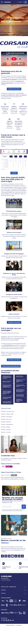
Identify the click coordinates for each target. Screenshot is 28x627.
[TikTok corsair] (22, 556)
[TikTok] (13, 620)
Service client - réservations (8, 586)
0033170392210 (7, 345)
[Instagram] (6, 620)
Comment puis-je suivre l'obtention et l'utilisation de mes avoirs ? (20, 380)
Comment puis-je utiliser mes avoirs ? (20, 376)
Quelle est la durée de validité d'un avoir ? (7, 381)
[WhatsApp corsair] (19, 556)
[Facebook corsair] (2, 556)
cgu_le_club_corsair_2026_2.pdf (11, 366)
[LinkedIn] (11, 620)
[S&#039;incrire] (24, 507)
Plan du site (19, 625)
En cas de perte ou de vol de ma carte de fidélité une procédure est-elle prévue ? (20, 390)
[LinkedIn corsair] (15, 556)
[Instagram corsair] (5, 556)
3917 (19, 343)
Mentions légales (10, 625)
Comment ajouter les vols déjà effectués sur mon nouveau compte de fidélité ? (7, 377)
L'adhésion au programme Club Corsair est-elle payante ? (19, 400)
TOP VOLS (3, 593)
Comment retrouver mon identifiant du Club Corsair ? (20, 385)
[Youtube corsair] (12, 556)
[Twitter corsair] (9, 556)
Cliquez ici (3, 336)
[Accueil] (1, 38)
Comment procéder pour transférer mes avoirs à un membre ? (20, 395)
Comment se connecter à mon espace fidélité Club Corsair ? (7, 398)
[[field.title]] (3, 601)
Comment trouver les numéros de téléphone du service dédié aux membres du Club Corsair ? (7, 392)
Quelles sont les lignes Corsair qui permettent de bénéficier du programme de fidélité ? (7, 386)
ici (23, 479)
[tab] (14, 586)
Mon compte (25, 2)
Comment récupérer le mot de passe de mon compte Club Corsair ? (7, 402)
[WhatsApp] (8, 620)
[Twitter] (4, 620)
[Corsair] (7, 2)
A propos (3, 590)
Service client (23, 2)
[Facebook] (2, 620)
